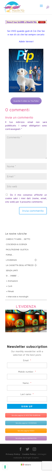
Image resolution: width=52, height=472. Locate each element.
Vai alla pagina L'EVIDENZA (26, 423)
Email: (27, 360)
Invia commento (33, 210)
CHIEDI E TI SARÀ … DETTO (18, 239)
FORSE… (9, 254)
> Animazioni (12, 281)
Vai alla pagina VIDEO (26, 431)
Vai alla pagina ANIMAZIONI (26, 438)
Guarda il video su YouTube (26, 101)
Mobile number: (27, 371)
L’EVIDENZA (11, 260)
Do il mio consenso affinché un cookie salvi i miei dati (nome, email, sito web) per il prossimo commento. (26, 198)
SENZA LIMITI (12, 270)
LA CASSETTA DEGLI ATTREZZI (20, 265)
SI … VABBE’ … (12, 275)
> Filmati (10, 291)
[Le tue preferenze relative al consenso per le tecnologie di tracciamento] (5, 467)
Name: (27, 383)
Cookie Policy (29, 454)
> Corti (9, 286)
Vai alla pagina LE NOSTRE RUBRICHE (26, 415)
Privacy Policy (13, 454)
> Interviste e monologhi (17, 296)
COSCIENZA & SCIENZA (16, 244)
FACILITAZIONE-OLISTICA (17, 249)
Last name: (27, 394)
